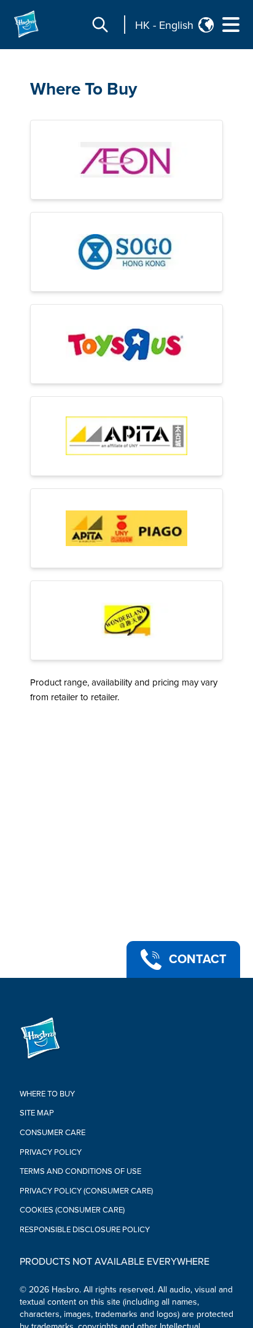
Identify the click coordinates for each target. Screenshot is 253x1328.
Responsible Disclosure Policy (85, 1230)
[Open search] (100, 24)
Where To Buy (83, 89)
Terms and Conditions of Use (80, 1171)
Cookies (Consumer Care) (72, 1210)
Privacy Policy (51, 1152)
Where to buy (47, 1094)
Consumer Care (52, 1133)
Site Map (37, 1113)
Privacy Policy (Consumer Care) (86, 1191)
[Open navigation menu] (231, 24)
